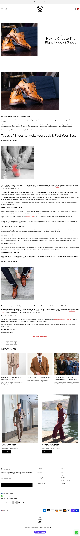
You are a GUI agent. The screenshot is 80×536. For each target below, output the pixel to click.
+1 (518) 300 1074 (8, 496)
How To (31, 17)
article (57, 186)
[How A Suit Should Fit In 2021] (40, 364)
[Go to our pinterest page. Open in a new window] (23, 502)
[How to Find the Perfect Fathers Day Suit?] (13, 364)
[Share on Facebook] (7, 343)
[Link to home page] (40, 520)
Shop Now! (6, 451)
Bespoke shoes (30, 216)
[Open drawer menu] (2, 9)
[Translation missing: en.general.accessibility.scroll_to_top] (53, 527)
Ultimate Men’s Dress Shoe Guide (62, 319)
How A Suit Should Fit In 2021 (39, 377)
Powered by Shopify (45, 527)
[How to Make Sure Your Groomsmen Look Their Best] (66, 364)
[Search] (6, 9)
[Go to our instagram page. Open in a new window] (6, 502)
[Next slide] (77, 349)
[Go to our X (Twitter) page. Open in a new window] (10, 502)
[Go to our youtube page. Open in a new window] (19, 502)
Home (26, 17)
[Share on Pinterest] (15, 343)
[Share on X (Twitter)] (11, 343)
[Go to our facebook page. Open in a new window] (2, 502)
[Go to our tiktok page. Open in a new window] (15, 502)
